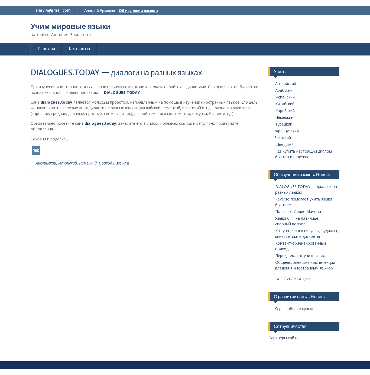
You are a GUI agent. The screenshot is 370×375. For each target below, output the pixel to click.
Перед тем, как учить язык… (301, 255)
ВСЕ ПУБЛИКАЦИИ (292, 278)
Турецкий (283, 124)
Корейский (285, 110)
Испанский (67, 163)
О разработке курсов (294, 308)
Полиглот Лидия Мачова (298, 211)
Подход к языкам (114, 163)
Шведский (284, 144)
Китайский (284, 103)
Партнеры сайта (283, 337)
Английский (46, 163)
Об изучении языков (138, 10)
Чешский (283, 137)
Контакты (79, 49)
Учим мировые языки (71, 26)
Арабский (284, 90)
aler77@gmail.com (53, 10)
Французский (287, 130)
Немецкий (88, 163)
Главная (46, 49)
